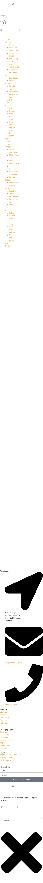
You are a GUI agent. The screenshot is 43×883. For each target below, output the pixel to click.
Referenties (5, 746)
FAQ (1, 743)
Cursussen (4, 720)
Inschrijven (4, 735)
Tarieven (3, 732)
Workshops (5, 717)
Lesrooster (4, 712)
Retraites (4, 723)
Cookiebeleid (5, 760)
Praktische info (6, 740)
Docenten (4, 737)
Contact (3, 748)
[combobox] (21, 820)
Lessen (3, 714)
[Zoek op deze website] (3, 22)
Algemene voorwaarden (10, 755)
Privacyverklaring (7, 757)
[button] (3, 16)
